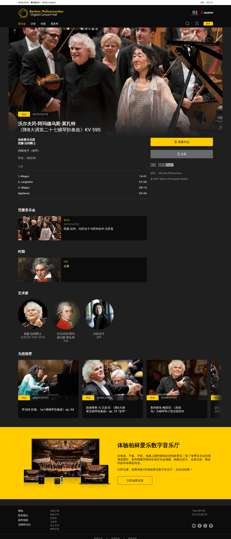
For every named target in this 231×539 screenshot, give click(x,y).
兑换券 (53, 521)
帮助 (202, 2)
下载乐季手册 (198, 510)
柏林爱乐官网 (23, 3)
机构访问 (54, 514)
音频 (43, 23)
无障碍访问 (24, 524)
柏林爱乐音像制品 (49, 3)
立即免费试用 (134, 480)
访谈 (33, 23)
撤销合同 (54, 529)
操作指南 (23, 520)
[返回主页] (40, 13)
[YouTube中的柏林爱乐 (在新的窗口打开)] (194, 526)
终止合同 (54, 525)
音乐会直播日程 (199, 514)
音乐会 (22, 23)
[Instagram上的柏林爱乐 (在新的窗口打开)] (211, 526)
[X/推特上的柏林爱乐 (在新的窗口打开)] (205, 526)
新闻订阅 (54, 510)
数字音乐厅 (35, 3)
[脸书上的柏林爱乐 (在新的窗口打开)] (200, 526)
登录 (208, 23)
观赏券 (54, 23)
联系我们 (23, 515)
